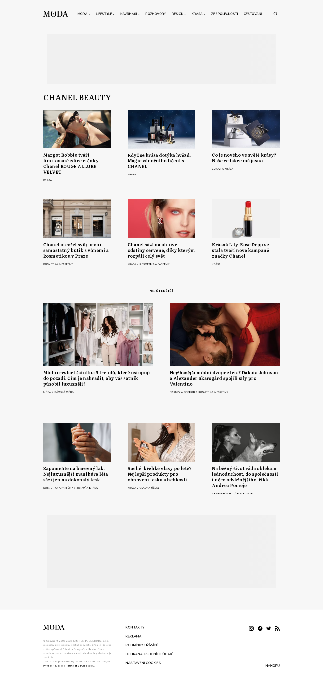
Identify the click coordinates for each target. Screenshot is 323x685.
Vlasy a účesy (149, 488)
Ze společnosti (224, 14)
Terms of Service (76, 665)
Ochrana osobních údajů (149, 654)
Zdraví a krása (222, 169)
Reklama (133, 636)
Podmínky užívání (141, 645)
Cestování (253, 14)
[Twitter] (268, 629)
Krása (197, 14)
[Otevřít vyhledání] (275, 13)
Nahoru (273, 665)
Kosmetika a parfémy (58, 264)
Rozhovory (155, 14)
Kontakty (135, 627)
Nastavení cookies (143, 663)
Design (177, 14)
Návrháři (128, 14)
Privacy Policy (51, 665)
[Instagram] (251, 629)
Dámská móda (64, 392)
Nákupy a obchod (183, 392)
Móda (83, 14)
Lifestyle (104, 14)
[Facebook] (260, 629)
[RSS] (277, 629)
